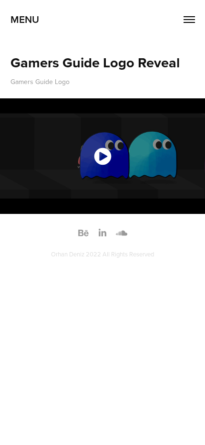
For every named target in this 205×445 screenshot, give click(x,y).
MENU (24, 19)
